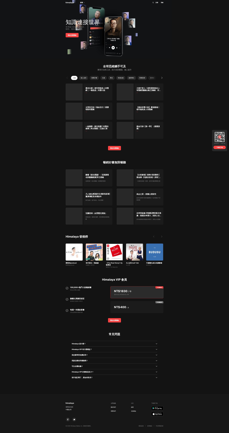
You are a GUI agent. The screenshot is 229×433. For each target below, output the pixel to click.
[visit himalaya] (70, 3)
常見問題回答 (159, 426)
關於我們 (113, 407)
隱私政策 (141, 426)
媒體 (132, 407)
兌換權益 (133, 411)
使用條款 (149, 426)
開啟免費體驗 (72, 35)
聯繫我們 (113, 411)
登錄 (162, 2)
